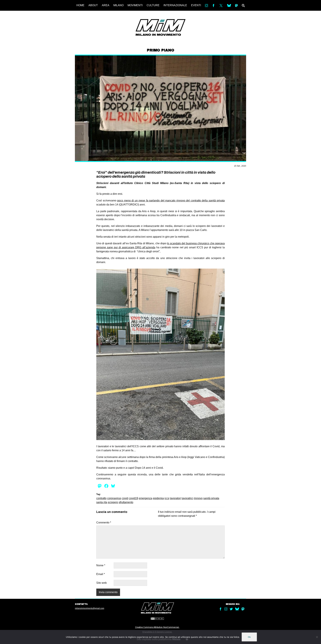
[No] (316, 637)
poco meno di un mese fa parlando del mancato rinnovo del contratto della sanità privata (171, 200)
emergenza (145, 498)
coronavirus (114, 498)
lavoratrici (187, 498)
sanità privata (211, 498)
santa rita (101, 502)
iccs (167, 498)
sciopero (113, 502)
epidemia (158, 498)
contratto (101, 498)
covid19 (133, 498)
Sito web (101, 582)
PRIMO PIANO (160, 50)
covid (125, 498)
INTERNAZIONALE (175, 5)
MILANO (118, 5)
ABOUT (93, 5)
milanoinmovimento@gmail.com (89, 608)
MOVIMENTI (135, 5)
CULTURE (153, 5)
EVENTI (196, 5)
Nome (100, 565)
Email (100, 574)
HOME (80, 5)
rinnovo (198, 498)
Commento (103, 522)
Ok (249, 637)
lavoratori (175, 498)
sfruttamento (126, 502)
